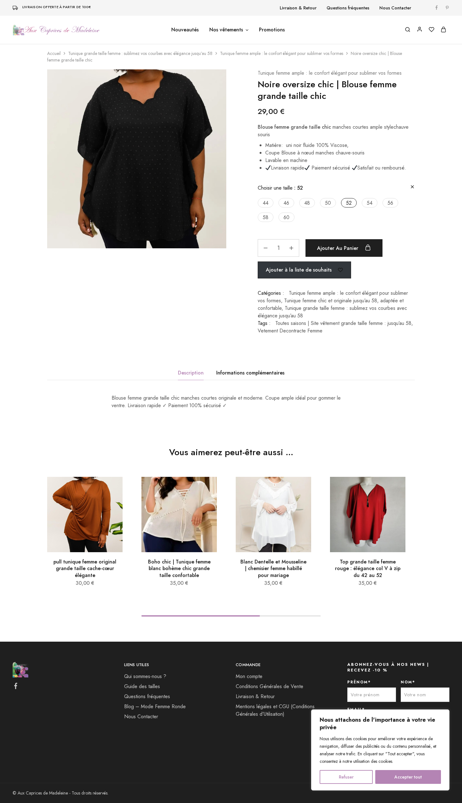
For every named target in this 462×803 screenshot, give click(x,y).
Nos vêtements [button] (226, 29)
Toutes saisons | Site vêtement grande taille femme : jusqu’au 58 (343, 323)
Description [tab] (191, 372)
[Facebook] (15, 687)
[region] (380, 749)
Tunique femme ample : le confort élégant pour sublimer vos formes (281, 53)
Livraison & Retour (298, 8)
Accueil (54, 53)
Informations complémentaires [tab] (250, 372)
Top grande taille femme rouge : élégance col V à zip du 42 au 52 (367, 568)
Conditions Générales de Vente (269, 686)
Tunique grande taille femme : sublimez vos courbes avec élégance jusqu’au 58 (140, 53)
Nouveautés (185, 29)
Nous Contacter (395, 8)
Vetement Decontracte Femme (290, 330)
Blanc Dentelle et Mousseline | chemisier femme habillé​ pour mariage (273, 568)
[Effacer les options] (412, 187)
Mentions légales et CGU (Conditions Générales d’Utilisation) (275, 710)
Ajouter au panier (338, 248)
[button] (265, 202)
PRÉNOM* (359, 682)
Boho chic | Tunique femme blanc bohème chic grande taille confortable (179, 568)
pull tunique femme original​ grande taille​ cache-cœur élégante (84, 568)
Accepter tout (408, 777)
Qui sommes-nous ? (145, 676)
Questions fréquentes (348, 8)
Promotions (272, 29)
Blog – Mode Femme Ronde (155, 706)
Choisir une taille (280, 187)
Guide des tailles (142, 686)
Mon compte (249, 676)
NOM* (408, 682)
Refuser (346, 777)
